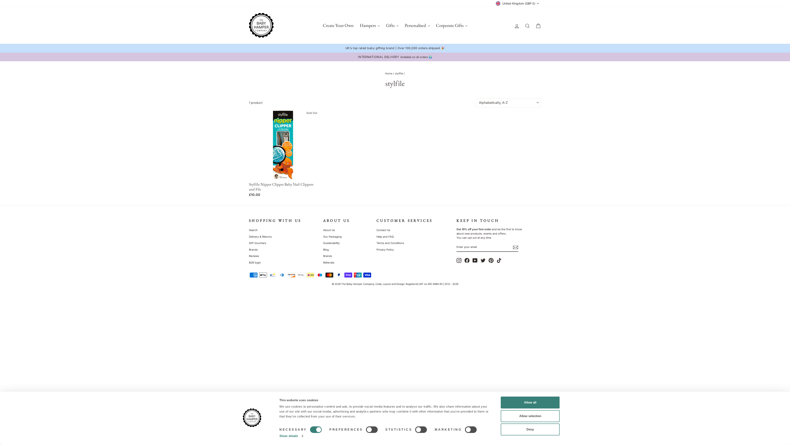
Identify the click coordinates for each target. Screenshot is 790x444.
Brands (253, 249)
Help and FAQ (385, 236)
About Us (329, 230)
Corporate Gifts (450, 25)
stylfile (399, 73)
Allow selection (530, 416)
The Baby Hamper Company (357, 284)
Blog (326, 249)
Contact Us (383, 230)
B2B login (255, 262)
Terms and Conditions (390, 243)
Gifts (390, 25)
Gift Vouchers (257, 243)
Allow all (530, 402)
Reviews (254, 256)
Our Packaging (332, 236)
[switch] (372, 429)
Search (253, 230)
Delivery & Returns (260, 236)
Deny (530, 429)
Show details (288, 436)
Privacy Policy (385, 249)
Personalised (416, 25)
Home (388, 73)
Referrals (328, 262)
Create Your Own (338, 25)
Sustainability (331, 243)
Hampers (368, 25)
